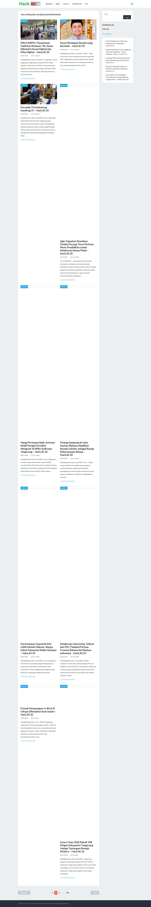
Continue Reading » (28, 78)
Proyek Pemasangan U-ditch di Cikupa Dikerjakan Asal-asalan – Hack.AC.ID (38, 711)
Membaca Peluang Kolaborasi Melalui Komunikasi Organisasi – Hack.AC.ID (117, 68)
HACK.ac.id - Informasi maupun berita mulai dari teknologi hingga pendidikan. (46, 903)
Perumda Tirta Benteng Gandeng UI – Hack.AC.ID (35, 109)
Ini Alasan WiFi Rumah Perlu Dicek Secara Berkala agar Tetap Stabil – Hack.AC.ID (118, 60)
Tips (86, 4)
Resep (58, 4)
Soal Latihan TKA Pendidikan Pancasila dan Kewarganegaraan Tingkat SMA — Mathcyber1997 (117, 77)
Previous (24, 893)
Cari (105, 14)
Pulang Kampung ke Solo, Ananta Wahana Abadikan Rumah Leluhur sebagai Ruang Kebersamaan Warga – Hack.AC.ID (77, 448)
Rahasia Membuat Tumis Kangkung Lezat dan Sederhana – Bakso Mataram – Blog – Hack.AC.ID (118, 52)
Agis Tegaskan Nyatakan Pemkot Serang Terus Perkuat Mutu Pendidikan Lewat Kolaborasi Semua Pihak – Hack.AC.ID (77, 247)
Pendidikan (77, 4)
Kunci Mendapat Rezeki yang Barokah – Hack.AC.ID (76, 44)
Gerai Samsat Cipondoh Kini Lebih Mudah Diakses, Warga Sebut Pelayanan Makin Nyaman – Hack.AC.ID (38, 648)
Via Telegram (107, 34)
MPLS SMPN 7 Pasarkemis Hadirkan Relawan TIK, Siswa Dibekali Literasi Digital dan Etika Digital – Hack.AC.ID (37, 47)
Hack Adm (24, 56)
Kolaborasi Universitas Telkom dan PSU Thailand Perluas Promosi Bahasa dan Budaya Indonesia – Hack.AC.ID (77, 648)
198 (67, 893)
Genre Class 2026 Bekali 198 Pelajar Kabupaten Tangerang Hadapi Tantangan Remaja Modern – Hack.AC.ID (76, 847)
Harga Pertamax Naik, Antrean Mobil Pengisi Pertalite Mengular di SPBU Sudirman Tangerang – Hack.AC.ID (38, 447)
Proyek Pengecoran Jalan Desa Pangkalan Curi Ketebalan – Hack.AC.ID (116, 43)
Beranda (49, 4)
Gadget (66, 4)
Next (95, 893)
